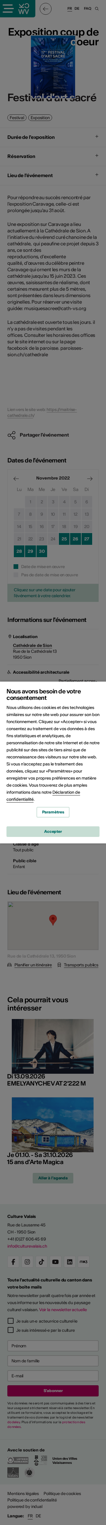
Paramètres (53, 812)
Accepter (53, 831)
